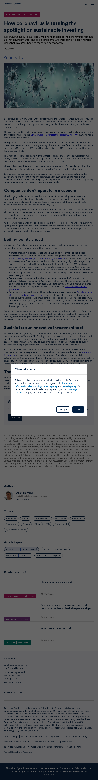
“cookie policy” (69, 386)
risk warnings (35, 386)
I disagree (63, 409)
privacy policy (50, 386)
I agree (78, 409)
